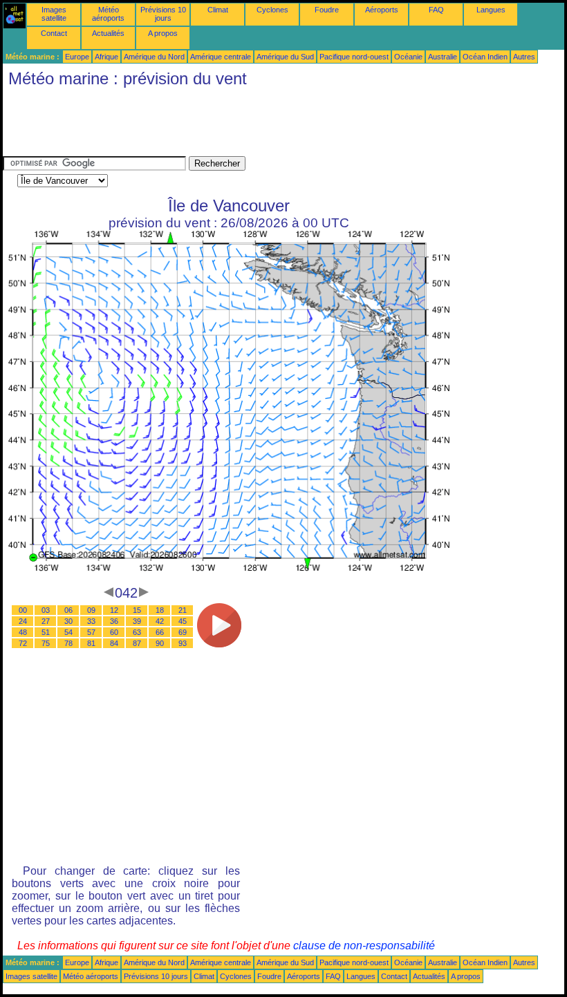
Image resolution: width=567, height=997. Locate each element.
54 (68, 632)
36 (114, 621)
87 (137, 643)
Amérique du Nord (154, 57)
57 (91, 632)
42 (160, 621)
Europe (77, 57)
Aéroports (381, 10)
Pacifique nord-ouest (354, 57)
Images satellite (53, 14)
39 (137, 621)
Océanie (408, 57)
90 (160, 643)
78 (68, 643)
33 (91, 621)
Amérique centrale (220, 57)
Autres (524, 57)
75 (45, 643)
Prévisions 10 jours (163, 14)
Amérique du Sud (285, 57)
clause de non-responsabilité (364, 945)
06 (68, 610)
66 (160, 632)
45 (182, 621)
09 (91, 610)
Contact (54, 33)
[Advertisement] (254, 125)
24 (23, 621)
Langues (490, 10)
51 (45, 632)
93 (182, 643)
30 (68, 621)
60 (114, 632)
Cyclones (272, 10)
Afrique (106, 57)
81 (91, 643)
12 (114, 610)
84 (114, 643)
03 (45, 610)
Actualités (108, 33)
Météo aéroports (108, 14)
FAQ (436, 10)
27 (45, 621)
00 (23, 610)
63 (137, 632)
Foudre (327, 10)
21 (182, 610)
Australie (442, 57)
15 (137, 610)
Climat (217, 10)
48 (23, 632)
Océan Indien (485, 57)
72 (23, 643)
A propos (163, 33)
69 (182, 632)
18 (160, 610)
